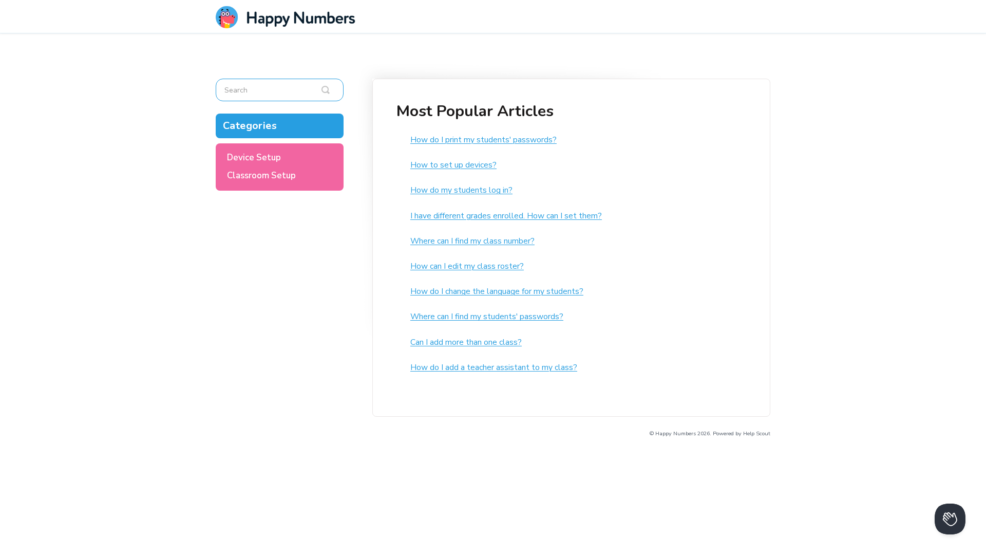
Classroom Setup (261, 175)
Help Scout (756, 433)
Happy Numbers (675, 433)
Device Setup (254, 157)
